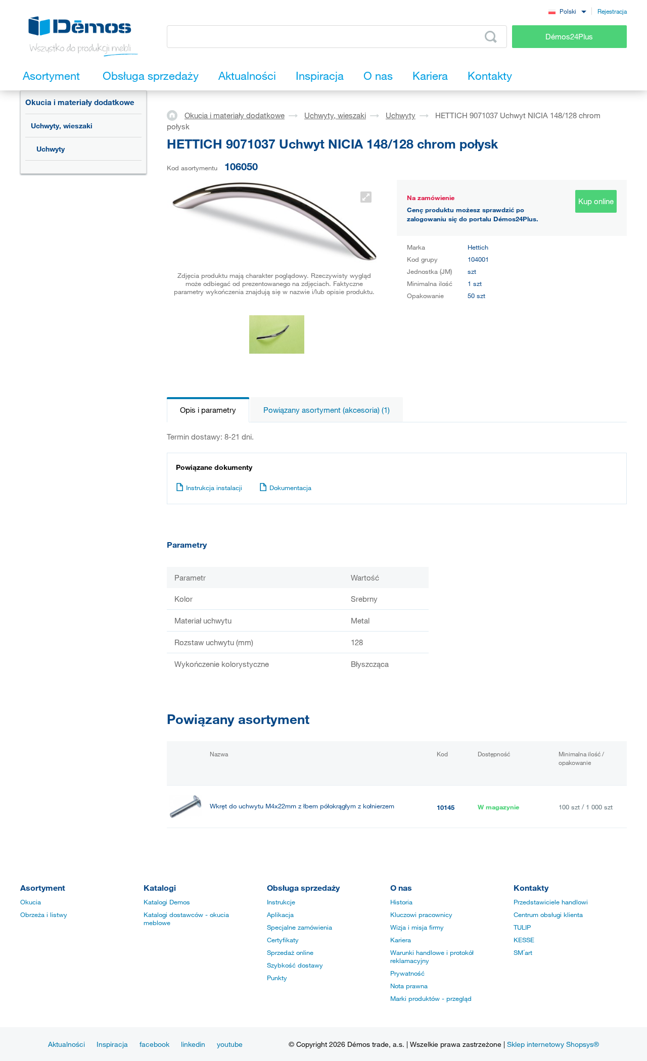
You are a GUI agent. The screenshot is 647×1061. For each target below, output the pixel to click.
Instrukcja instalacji (214, 488)
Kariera (400, 940)
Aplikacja (280, 914)
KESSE (524, 940)
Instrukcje (281, 902)
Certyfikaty (283, 940)
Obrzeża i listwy (43, 914)
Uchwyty (50, 148)
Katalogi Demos (167, 902)
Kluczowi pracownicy (421, 914)
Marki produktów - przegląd (431, 998)
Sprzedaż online (290, 952)
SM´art (523, 952)
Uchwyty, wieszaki (62, 125)
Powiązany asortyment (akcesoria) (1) (326, 409)
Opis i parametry (208, 409)
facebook (154, 1044)
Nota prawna (409, 986)
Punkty (277, 978)
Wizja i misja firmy (417, 927)
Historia (401, 902)
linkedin (193, 1044)
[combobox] (567, 11)
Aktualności (66, 1044)
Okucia (30, 902)
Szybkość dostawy (295, 965)
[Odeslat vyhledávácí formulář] (490, 36)
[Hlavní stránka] (175, 114)
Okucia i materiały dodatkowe (79, 102)
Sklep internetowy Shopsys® (553, 1044)
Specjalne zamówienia (299, 927)
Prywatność (407, 973)
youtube (230, 1044)
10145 (445, 807)
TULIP (522, 927)
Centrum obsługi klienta (548, 914)
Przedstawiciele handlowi (551, 902)
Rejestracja (612, 11)
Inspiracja (112, 1044)
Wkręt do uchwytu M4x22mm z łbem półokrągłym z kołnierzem (302, 806)
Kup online (596, 201)
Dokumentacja (290, 488)
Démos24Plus (569, 36)
